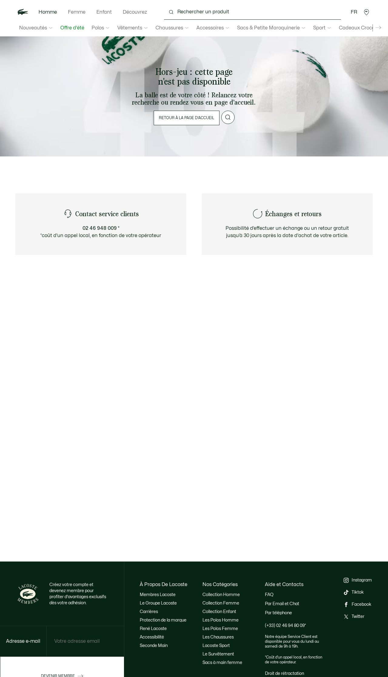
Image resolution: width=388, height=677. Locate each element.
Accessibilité (152, 637)
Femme (76, 12)
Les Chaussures (218, 637)
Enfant (104, 12)
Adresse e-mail (23, 641)
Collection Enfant (219, 612)
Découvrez (135, 12)
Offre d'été (72, 27)
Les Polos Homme (220, 620)
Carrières (149, 612)
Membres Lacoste (158, 595)
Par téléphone (278, 613)
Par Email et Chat (282, 604)
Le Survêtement (218, 654)
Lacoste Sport (216, 646)
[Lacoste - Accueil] (22, 12)
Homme (47, 12)
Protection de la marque (163, 620)
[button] (366, 12)
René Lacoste (153, 629)
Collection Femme (220, 603)
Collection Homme (221, 595)
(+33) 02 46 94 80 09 (285, 626)
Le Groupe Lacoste (158, 603)
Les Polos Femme (220, 629)
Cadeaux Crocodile (361, 27)
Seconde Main (154, 646)
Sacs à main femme (222, 663)
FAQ (269, 595)
